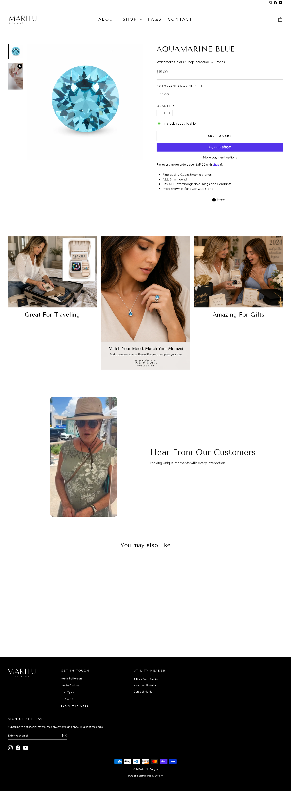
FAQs (155, 19)
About (107, 19)
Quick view (40, 621)
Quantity (166, 106)
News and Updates (145, 685)
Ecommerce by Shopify (151, 775)
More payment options (220, 157)
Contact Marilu (143, 691)
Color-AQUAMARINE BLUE (180, 86)
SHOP (131, 19)
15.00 (164, 94)
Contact (180, 19)
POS (130, 775)
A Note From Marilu (146, 679)
